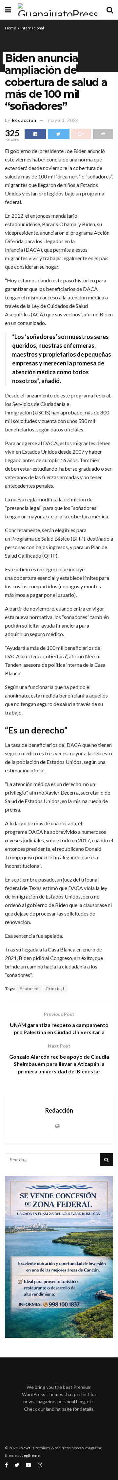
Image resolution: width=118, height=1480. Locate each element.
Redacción (24, 120)
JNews (24, 1447)
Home (10, 27)
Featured (29, 988)
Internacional (32, 27)
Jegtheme (31, 1455)
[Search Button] (106, 1159)
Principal (55, 988)
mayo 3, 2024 (63, 120)
